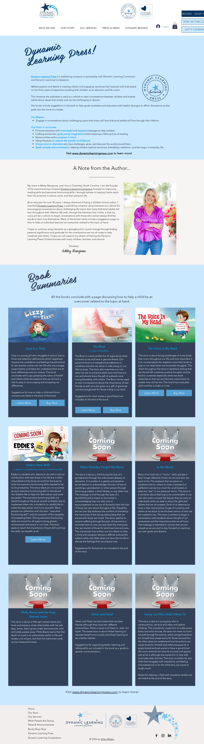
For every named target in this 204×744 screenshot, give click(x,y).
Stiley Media (107, 739)
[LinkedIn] (169, 736)
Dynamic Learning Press (43, 76)
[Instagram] (163, 736)
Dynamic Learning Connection (77, 188)
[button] (111, 27)
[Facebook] (156, 736)
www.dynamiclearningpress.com (92, 153)
